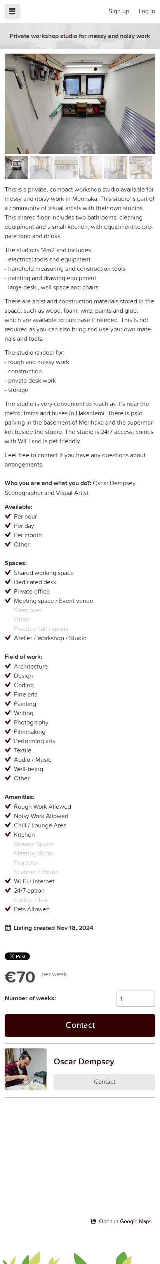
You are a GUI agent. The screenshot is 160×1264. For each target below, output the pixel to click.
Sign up (119, 11)
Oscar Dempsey (84, 1061)
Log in (147, 11)
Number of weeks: (30, 998)
